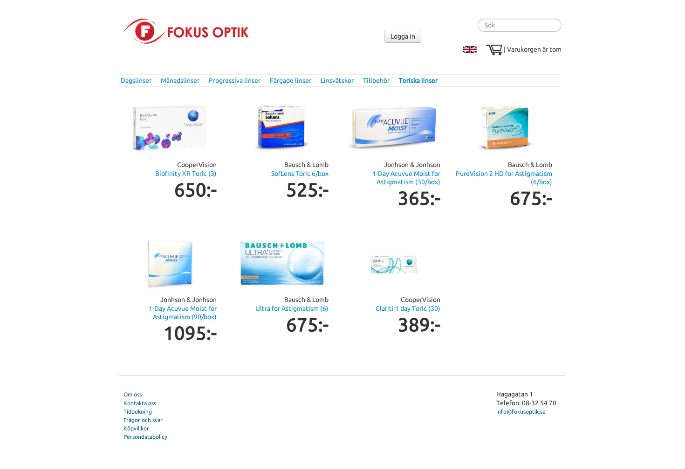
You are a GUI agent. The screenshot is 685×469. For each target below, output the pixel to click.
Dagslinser (136, 80)
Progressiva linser (234, 80)
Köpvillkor (136, 428)
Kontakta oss (139, 403)
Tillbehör (376, 80)
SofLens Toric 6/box (300, 173)
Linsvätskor (337, 80)
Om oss (132, 394)
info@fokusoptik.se (521, 412)
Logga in (402, 36)
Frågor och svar (143, 420)
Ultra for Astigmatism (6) (292, 308)
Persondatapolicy (145, 437)
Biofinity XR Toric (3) (186, 173)
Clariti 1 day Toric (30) (408, 308)
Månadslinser (180, 80)
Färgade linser (290, 80)
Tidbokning (137, 412)
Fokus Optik (186, 31)
